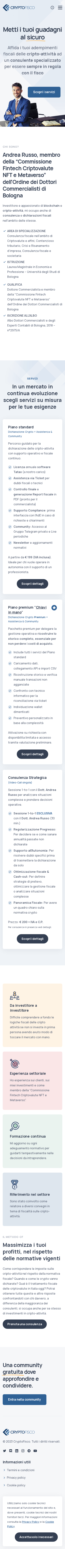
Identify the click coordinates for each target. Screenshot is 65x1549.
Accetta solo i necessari (36, 1537)
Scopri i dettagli (32, 584)
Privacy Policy (30, 1522)
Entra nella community (24, 1399)
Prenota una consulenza (24, 1324)
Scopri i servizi (44, 92)
